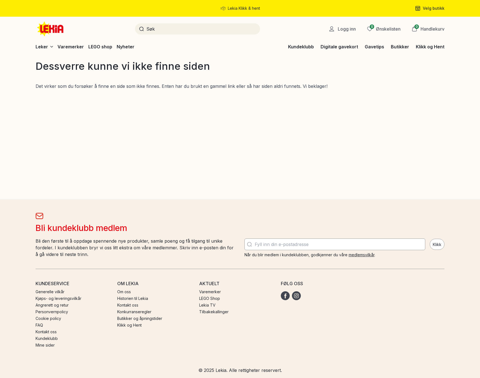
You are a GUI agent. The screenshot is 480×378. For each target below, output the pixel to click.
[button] (428, 29)
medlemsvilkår (361, 254)
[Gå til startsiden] (51, 29)
